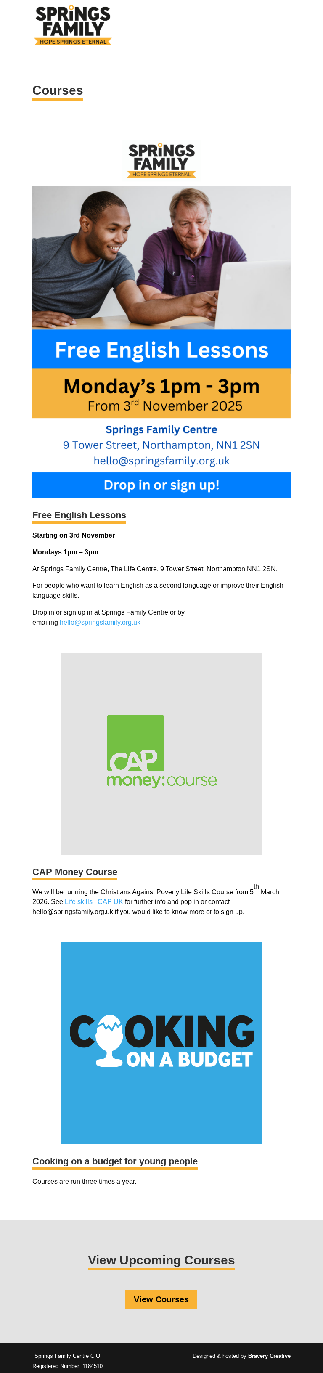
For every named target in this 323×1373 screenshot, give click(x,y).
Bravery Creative (269, 1356)
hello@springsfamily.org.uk (100, 622)
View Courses (161, 1299)
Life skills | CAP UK (94, 901)
